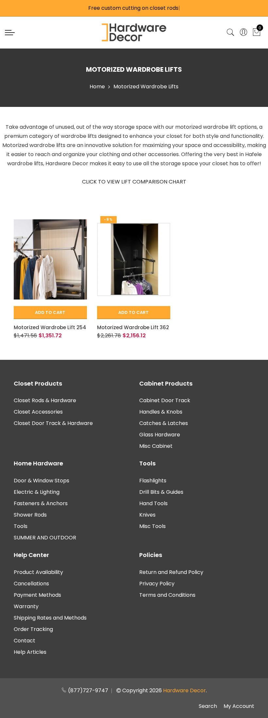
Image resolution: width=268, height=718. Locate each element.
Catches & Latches (163, 423)
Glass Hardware (159, 434)
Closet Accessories (38, 412)
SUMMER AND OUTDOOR (45, 537)
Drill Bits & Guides (161, 492)
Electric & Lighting (36, 492)
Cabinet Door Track (164, 400)
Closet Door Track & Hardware (53, 423)
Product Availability (38, 572)
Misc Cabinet (156, 446)
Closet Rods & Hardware (45, 400)
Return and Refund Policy (171, 572)
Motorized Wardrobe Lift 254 (50, 327)
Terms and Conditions (167, 595)
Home (97, 86)
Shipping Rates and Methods (50, 618)
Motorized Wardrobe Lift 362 (133, 327)
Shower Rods (30, 515)
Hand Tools (153, 503)
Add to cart (50, 312)
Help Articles (30, 652)
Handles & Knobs (160, 412)
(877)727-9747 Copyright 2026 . (137, 690)
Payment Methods (37, 595)
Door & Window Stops (41, 480)
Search (208, 706)
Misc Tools (152, 526)
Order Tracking (33, 629)
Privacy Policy (157, 583)
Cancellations (31, 583)
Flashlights (152, 480)
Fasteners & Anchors (41, 503)
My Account (239, 706)
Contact (24, 640)
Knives (147, 515)
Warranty (26, 606)
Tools (20, 526)
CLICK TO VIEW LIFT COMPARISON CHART (134, 181)
